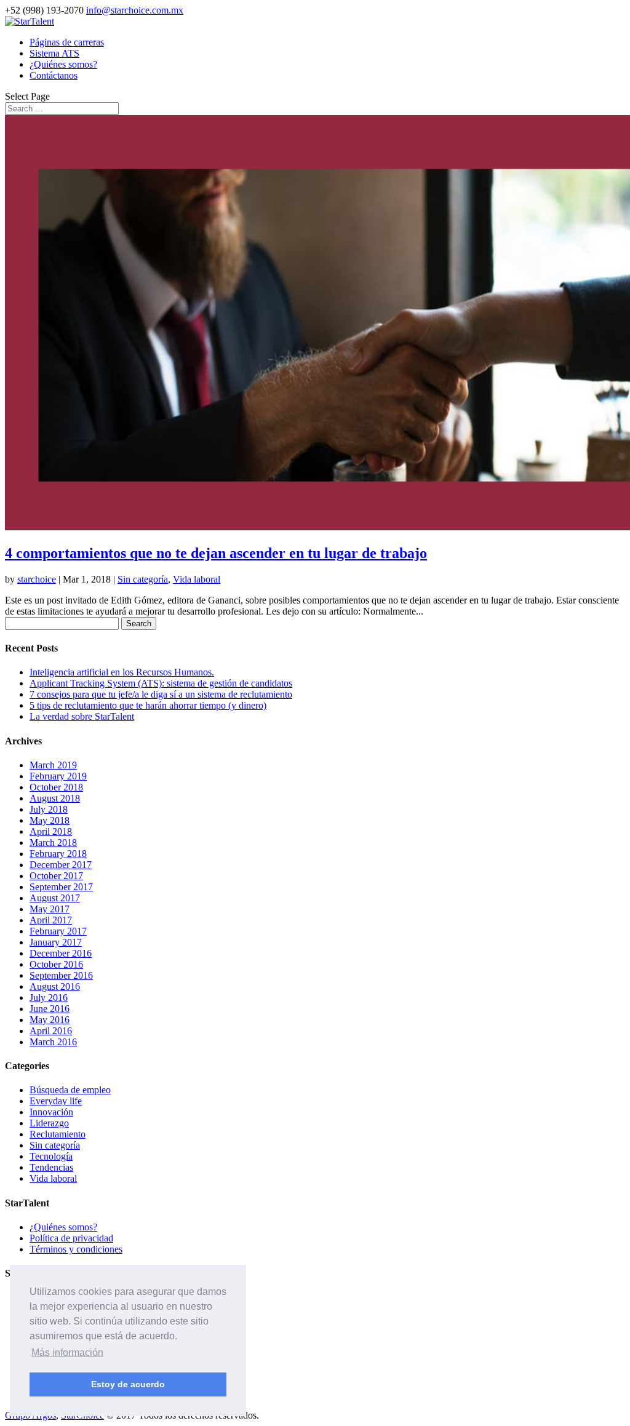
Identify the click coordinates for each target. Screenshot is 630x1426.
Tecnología (51, 1156)
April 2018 (51, 831)
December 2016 (61, 953)
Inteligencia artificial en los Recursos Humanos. (122, 672)
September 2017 (61, 887)
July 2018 (49, 809)
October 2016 (56, 964)
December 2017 (61, 864)
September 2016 (61, 975)
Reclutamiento (58, 1134)
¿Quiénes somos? (63, 64)
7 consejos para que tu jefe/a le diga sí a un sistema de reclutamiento (161, 694)
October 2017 (56, 875)
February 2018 (58, 853)
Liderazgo (49, 1123)
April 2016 (51, 1031)
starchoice (36, 579)
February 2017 (58, 931)
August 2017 (55, 898)
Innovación (51, 1112)
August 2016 (55, 986)
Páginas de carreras (67, 42)
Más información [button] (67, 1352)
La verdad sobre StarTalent (82, 716)
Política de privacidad (71, 1238)
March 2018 (53, 842)
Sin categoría (143, 579)
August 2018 (55, 798)
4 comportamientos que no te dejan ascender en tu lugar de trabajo (216, 553)
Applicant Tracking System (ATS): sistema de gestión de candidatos (161, 683)
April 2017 (51, 920)
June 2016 (50, 1008)
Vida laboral (196, 579)
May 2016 (50, 1019)
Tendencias (51, 1167)
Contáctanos (54, 75)
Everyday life (56, 1101)
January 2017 (56, 942)
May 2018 (50, 820)
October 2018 (56, 787)
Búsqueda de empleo (70, 1090)
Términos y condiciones (76, 1249)
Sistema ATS (54, 53)
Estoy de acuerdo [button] (128, 1384)
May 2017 (50, 909)
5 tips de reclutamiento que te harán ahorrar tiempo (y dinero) (148, 705)
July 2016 (49, 997)
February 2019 (58, 776)
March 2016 (53, 1042)
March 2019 (53, 765)
